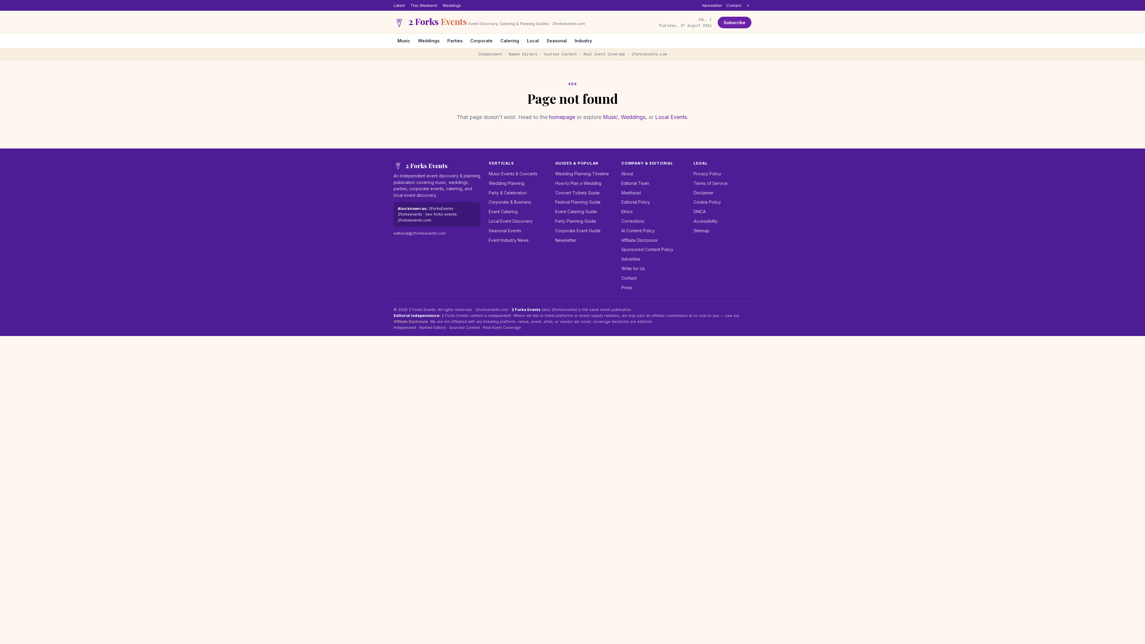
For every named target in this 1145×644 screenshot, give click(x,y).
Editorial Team (635, 183)
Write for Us (633, 268)
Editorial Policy (635, 202)
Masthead (631, 192)
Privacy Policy (707, 173)
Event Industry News (509, 240)
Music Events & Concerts (513, 173)
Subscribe (734, 22)
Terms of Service (711, 183)
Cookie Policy (707, 202)
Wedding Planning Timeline (582, 173)
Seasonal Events (505, 230)
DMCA (700, 211)
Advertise (630, 258)
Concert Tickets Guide (577, 192)
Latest (399, 5)
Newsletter (712, 5)
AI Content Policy (638, 230)
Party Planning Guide (575, 221)
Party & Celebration (508, 192)
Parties (454, 40)
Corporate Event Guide (578, 230)
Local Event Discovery (511, 221)
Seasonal (557, 40)
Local (533, 40)
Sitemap (701, 230)
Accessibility (706, 221)
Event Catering (503, 211)
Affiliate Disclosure (639, 240)
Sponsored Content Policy (647, 249)
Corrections (632, 221)
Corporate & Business (510, 202)
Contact (733, 5)
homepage (562, 117)
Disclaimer (704, 192)
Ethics (627, 211)
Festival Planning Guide (578, 202)
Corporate (481, 40)
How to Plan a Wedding (578, 183)
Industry (583, 40)
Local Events (671, 117)
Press (626, 287)
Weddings (451, 5)
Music (403, 40)
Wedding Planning (506, 183)
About (627, 173)
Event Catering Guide (576, 211)
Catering (509, 40)
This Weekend (423, 5)
